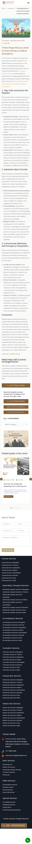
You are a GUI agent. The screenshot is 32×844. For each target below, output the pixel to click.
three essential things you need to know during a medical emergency (15, 84)
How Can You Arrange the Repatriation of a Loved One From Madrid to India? (16, 486)
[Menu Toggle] (28, 3)
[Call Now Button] (27, 840)
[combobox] (23, 531)
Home (3, 8)
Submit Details (8, 550)
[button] (1, 479)
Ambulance (11, 8)
